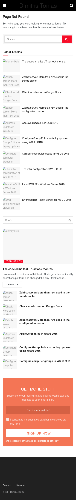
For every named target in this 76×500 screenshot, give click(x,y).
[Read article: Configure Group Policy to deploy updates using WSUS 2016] (11, 142)
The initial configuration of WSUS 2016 (43, 169)
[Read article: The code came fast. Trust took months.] (11, 65)
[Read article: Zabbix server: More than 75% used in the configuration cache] (11, 112)
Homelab (20, 485)
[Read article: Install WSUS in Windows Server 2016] (11, 188)
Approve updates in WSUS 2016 (40, 123)
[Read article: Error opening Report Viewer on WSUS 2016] (11, 204)
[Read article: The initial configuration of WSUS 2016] (11, 173)
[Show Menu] (4, 5)
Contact (7, 485)
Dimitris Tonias (38, 5)
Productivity (13, 261)
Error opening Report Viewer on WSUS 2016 (46, 199)
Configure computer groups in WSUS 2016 (45, 153)
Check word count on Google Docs (41, 92)
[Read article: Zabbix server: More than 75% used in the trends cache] (11, 81)
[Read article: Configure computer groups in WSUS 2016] (11, 158)
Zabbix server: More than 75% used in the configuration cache (44, 321)
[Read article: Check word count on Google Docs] (11, 96)
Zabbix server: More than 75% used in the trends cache (44, 294)
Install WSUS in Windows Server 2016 (43, 184)
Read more (14, 284)
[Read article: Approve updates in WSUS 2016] (11, 127)
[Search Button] (71, 5)
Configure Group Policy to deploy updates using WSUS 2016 (45, 349)
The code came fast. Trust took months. (44, 61)
